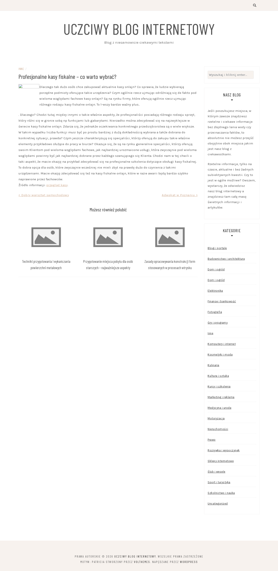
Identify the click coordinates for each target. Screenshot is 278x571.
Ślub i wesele (216, 471)
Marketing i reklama (221, 397)
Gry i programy (218, 322)
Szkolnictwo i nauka (221, 493)
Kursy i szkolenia (219, 386)
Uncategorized (218, 503)
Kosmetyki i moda (220, 354)
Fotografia (215, 312)
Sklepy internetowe (221, 461)
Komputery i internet (222, 344)
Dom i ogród (216, 269)
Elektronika (215, 290)
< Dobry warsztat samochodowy (43, 195)
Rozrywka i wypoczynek (224, 450)
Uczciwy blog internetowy (139, 29)
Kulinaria (213, 365)
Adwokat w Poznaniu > (180, 195)
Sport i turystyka (219, 482)
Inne (21, 69)
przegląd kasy (57, 185)
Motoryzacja (216, 418)
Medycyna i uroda (219, 407)
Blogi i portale (217, 248)
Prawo (212, 439)
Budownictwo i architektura (226, 258)
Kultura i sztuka (218, 375)
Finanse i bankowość (222, 301)
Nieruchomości (218, 429)
